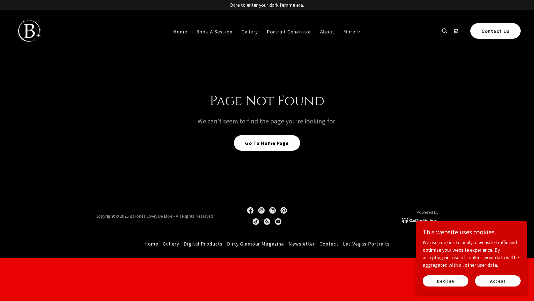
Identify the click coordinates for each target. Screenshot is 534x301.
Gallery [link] (249, 31)
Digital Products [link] (203, 244)
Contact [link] (329, 244)
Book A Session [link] (214, 31)
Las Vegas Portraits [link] (366, 244)
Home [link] (180, 31)
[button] (352, 31)
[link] (28, 30)
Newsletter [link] (301, 244)
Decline (445, 281)
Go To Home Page (267, 143)
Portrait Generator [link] (289, 31)
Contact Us (495, 31)
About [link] (327, 31)
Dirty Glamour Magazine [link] (255, 244)
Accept (498, 281)
